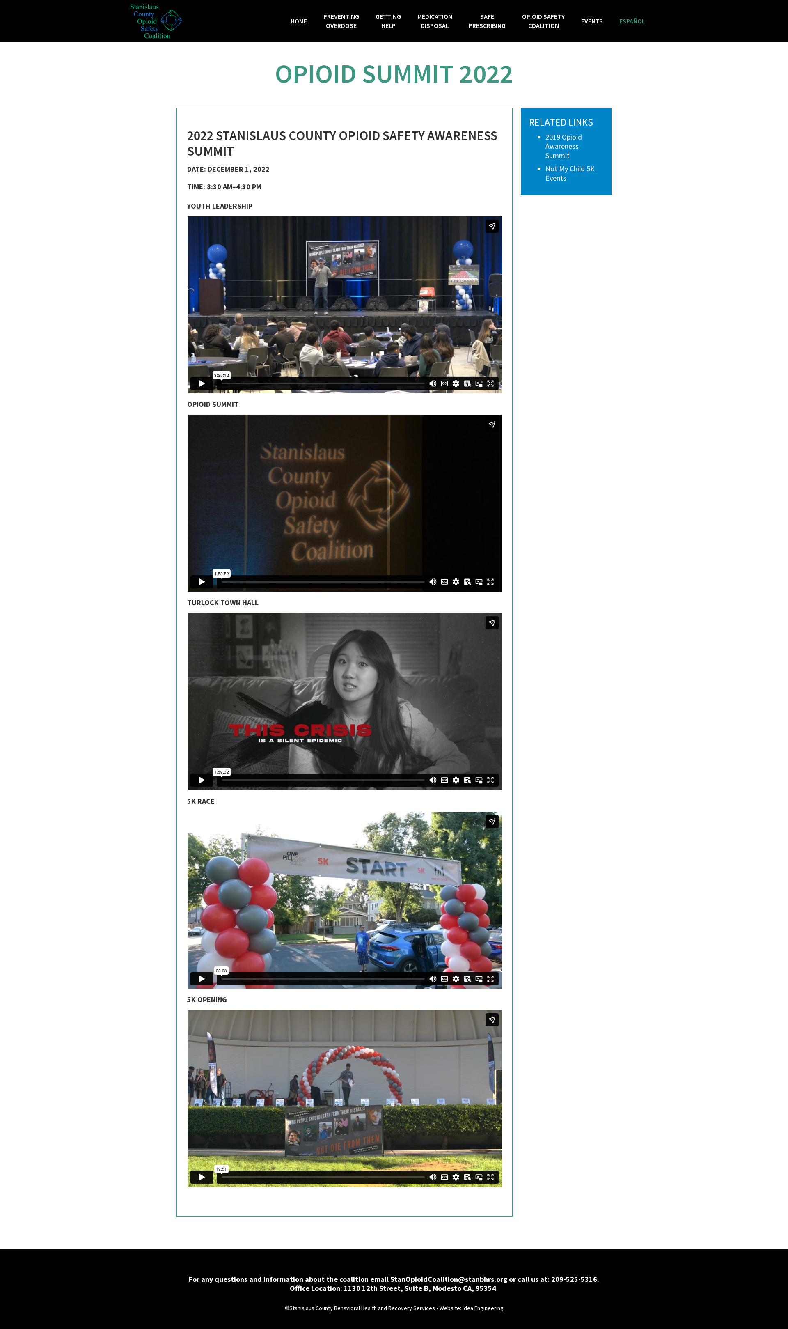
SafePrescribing (487, 21)
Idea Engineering (483, 1308)
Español (632, 21)
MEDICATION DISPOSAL (434, 21)
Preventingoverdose (341, 21)
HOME (299, 21)
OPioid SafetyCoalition (543, 21)
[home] (156, 21)
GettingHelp (388, 21)
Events (592, 21)
